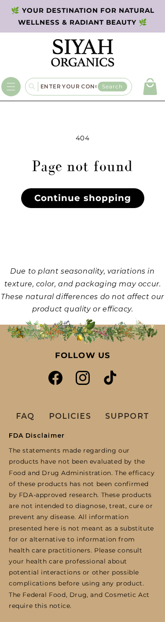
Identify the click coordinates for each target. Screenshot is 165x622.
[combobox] (85, 86)
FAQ (25, 416)
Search (112, 86)
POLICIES (70, 416)
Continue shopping (82, 198)
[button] (11, 86)
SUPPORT (127, 416)
